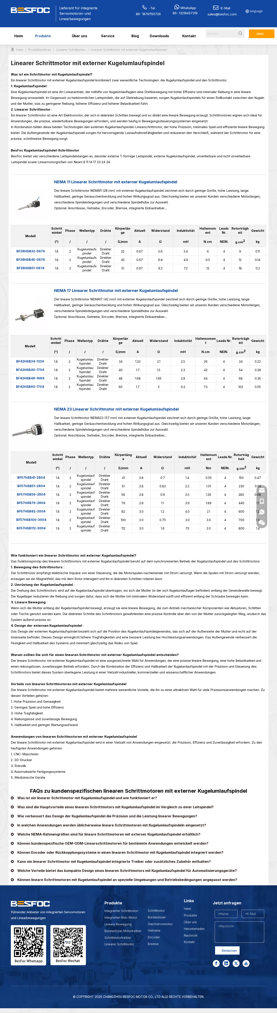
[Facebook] (216, 963)
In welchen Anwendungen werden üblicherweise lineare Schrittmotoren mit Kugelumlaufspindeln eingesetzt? (111, 825)
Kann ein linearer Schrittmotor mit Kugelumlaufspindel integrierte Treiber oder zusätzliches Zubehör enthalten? (114, 861)
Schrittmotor (156, 910)
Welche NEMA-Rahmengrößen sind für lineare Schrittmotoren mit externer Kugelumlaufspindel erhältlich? (108, 834)
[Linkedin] (226, 963)
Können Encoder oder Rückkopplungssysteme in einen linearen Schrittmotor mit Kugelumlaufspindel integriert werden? (120, 852)
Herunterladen (194, 929)
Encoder (154, 937)
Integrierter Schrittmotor (121, 911)
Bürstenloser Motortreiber (123, 931)
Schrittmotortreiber (118, 937)
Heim (187, 908)
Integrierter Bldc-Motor (121, 917)
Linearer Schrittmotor (119, 944)
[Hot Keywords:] (240, 33)
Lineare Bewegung (118, 924)
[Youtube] (246, 963)
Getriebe (154, 930)
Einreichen (229, 951)
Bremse (153, 944)
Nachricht (190, 935)
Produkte (190, 915)
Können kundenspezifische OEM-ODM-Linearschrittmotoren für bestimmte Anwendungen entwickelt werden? (112, 843)
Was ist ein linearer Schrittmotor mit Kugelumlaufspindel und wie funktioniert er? (87, 798)
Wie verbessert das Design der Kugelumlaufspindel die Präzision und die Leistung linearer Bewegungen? (107, 816)
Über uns (190, 922)
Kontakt (189, 942)
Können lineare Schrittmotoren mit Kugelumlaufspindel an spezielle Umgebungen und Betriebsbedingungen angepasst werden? (127, 880)
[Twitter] (236, 963)
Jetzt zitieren (261, 35)
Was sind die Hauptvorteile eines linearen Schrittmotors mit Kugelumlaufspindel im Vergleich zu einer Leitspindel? (115, 807)
